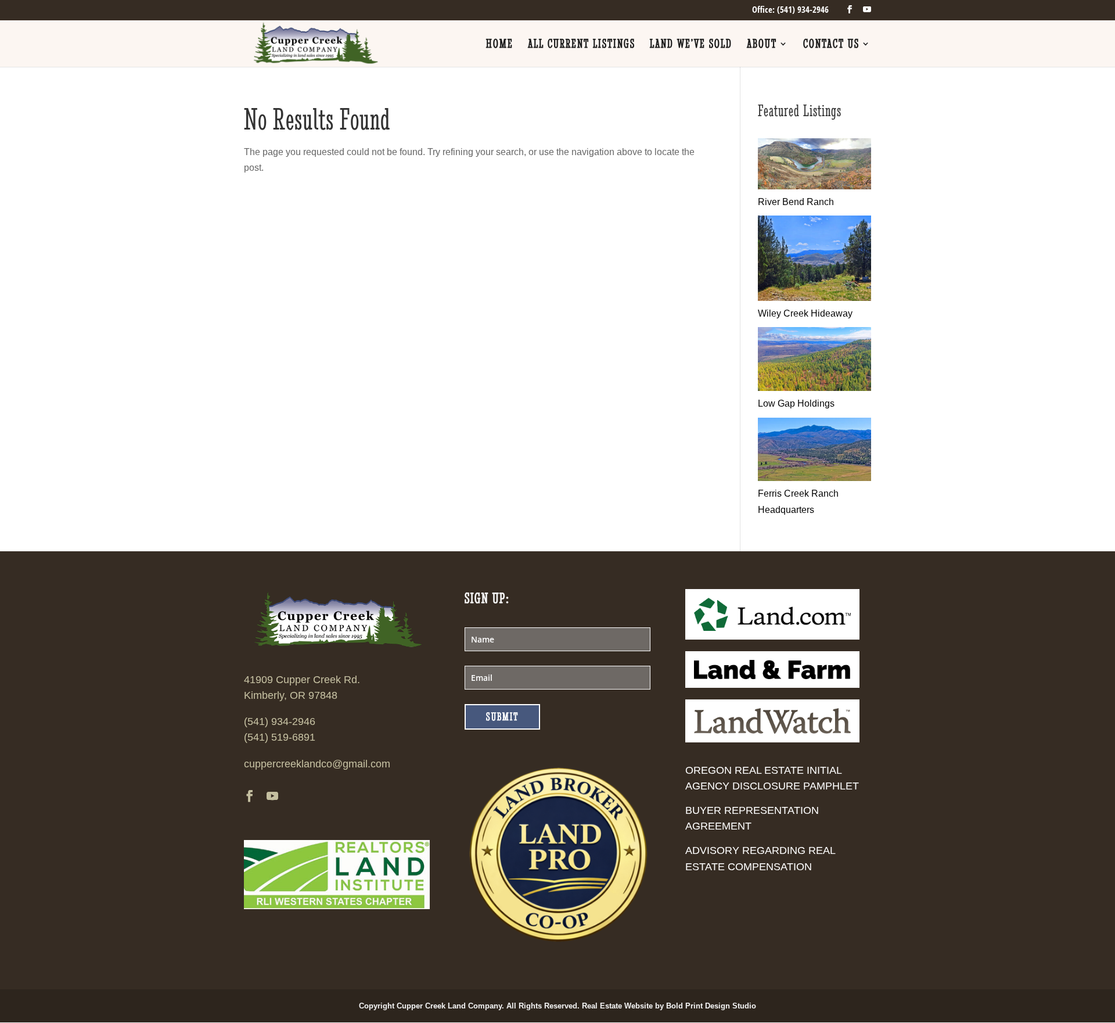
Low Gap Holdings (796, 403)
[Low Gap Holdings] (814, 388)
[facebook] (850, 9)
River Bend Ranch (796, 202)
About (762, 45)
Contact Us (831, 45)
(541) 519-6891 (279, 737)
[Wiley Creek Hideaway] (814, 298)
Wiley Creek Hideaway (805, 313)
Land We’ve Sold (691, 45)
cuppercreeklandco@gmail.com (317, 764)
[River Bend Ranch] (814, 186)
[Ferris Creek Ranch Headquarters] (814, 478)
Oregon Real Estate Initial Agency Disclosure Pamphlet (772, 778)
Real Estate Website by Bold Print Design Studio (669, 1006)
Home (499, 45)
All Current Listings (581, 45)
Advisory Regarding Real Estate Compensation (760, 858)
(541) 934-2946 (279, 721)
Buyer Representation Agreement (752, 818)
